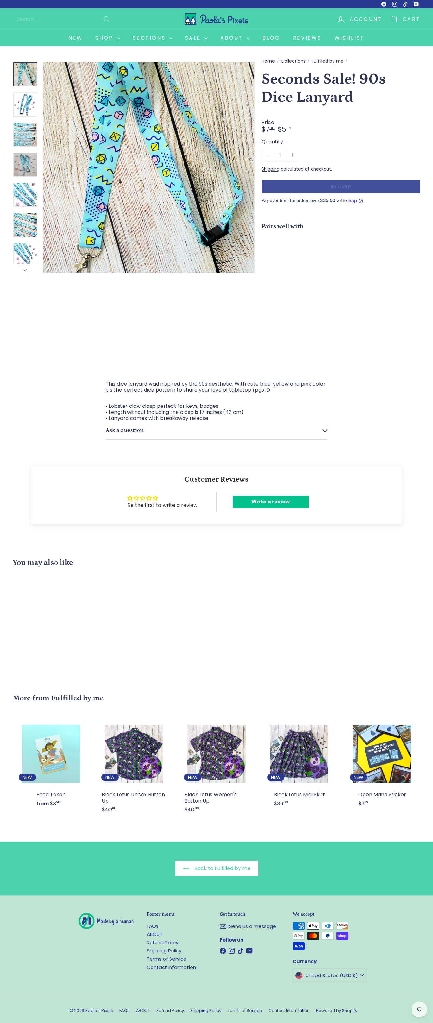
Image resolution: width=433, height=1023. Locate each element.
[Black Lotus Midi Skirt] (299, 764)
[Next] (25, 268)
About (232, 37)
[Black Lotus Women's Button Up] (216, 767)
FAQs (152, 926)
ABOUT (155, 934)
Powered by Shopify (336, 1010)
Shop (105, 37)
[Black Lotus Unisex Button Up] (133, 767)
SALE (194, 37)
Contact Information (171, 967)
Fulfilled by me (328, 61)
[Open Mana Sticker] (382, 764)
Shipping (271, 169)
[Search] (106, 19)
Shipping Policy (164, 950)
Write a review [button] (270, 501)
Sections (150, 37)
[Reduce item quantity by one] (268, 155)
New (75, 37)
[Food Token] (51, 764)
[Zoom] (148, 167)
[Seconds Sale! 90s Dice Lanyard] (341, 257)
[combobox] (63, 19)
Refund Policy (162, 942)
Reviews (307, 37)
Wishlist (349, 37)
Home (268, 61)
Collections (293, 61)
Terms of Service (166, 959)
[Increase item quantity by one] (292, 155)
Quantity (272, 142)
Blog (271, 37)
